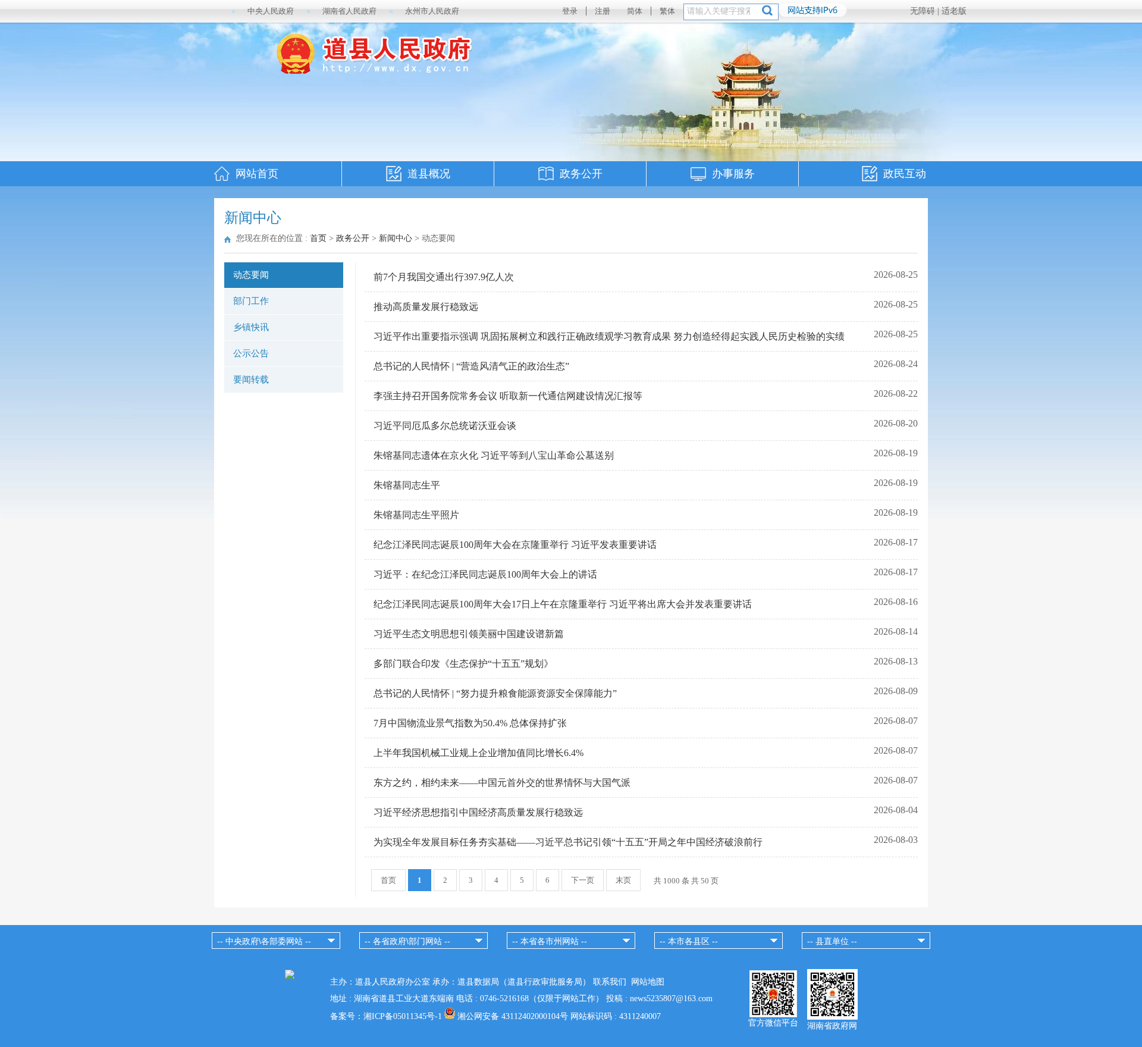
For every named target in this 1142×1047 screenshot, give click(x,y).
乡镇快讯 (251, 327)
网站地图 (647, 981)
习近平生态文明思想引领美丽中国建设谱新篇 (469, 634)
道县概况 (428, 174)
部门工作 (251, 301)
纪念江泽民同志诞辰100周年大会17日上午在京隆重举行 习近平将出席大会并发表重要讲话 (563, 604)
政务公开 (581, 174)
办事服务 (733, 174)
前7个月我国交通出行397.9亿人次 (444, 277)
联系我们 (609, 981)
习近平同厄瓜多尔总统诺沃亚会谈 (445, 426)
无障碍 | (926, 11)
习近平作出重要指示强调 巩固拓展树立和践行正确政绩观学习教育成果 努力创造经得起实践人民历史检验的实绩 (609, 336)
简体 (634, 11)
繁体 (667, 11)
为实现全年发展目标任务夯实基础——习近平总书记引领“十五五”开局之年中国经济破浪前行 (568, 842)
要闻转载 (251, 379)
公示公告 (251, 353)
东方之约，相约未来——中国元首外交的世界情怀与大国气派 (502, 783)
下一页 (582, 880)
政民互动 (904, 174)
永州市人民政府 (432, 11)
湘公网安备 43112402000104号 (512, 1016)
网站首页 (257, 174)
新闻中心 (395, 238)
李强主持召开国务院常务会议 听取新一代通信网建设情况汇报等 (508, 396)
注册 (602, 11)
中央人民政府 (270, 11)
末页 (623, 880)
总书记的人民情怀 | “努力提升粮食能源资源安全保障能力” (495, 693)
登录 (570, 11)
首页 (318, 238)
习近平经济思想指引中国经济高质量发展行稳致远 (478, 812)
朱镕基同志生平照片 (416, 515)
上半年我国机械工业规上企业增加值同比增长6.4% (478, 753)
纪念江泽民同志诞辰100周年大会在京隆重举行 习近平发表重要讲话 (515, 545)
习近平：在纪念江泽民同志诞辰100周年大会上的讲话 (485, 574)
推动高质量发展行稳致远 (426, 307)
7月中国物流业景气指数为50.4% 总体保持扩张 (470, 723)
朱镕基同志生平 (407, 485)
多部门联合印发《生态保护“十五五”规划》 (463, 664)
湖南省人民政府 (349, 11)
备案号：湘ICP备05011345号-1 (386, 1016)
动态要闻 (251, 275)
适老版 (954, 11)
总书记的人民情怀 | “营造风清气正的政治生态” (471, 366)
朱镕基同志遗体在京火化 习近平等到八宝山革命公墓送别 (494, 455)
